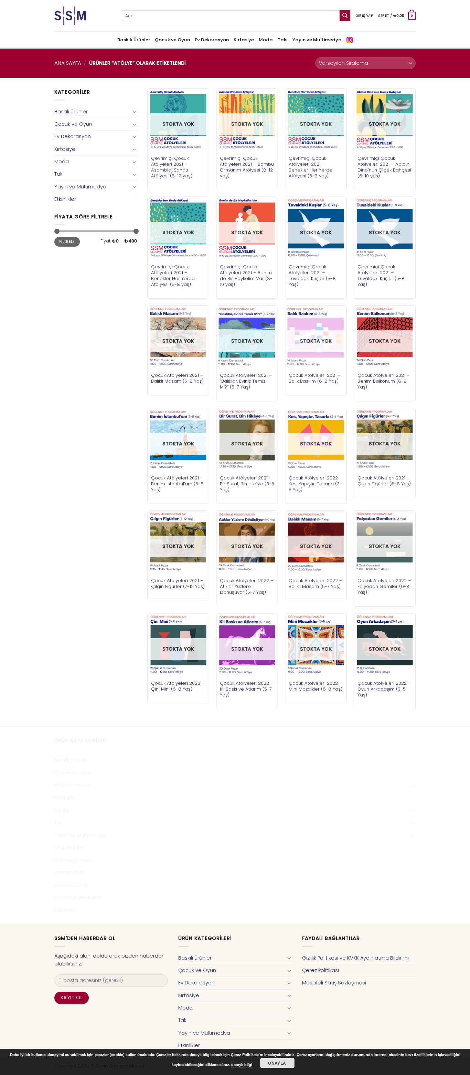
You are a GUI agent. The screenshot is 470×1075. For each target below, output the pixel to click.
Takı (283, 40)
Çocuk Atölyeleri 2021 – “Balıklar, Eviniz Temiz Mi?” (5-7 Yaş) (246, 381)
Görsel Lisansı (71, 885)
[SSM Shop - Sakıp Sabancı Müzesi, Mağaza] (82, 15)
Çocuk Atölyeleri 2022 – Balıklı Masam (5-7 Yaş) (315, 583)
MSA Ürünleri (69, 847)
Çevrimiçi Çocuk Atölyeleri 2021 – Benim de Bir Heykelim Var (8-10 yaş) (246, 275)
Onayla (277, 1063)
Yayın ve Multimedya (317, 40)
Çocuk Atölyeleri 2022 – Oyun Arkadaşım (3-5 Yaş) (384, 689)
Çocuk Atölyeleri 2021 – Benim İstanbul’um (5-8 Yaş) (177, 484)
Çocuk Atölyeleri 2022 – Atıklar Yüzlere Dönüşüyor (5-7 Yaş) (247, 586)
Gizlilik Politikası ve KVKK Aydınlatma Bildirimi (355, 957)
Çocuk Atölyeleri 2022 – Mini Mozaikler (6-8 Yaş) (315, 686)
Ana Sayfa (67, 63)
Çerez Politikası (320, 970)
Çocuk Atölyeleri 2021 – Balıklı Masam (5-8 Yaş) (177, 378)
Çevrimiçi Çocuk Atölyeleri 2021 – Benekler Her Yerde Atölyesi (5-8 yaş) (310, 167)
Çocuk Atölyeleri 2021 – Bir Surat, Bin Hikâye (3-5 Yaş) (247, 484)
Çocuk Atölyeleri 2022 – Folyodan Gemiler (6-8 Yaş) (384, 586)
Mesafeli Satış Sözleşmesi (334, 982)
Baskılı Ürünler (133, 40)
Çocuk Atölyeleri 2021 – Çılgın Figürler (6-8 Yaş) (384, 481)
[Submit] (345, 15)
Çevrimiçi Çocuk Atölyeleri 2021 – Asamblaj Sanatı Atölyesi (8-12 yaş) (171, 167)
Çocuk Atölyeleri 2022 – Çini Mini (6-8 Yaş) (178, 686)
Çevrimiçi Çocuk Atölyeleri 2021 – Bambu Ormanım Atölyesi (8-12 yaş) (247, 167)
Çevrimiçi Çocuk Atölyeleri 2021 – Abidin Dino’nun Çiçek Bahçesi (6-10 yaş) (384, 167)
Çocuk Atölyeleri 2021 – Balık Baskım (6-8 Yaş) (315, 378)
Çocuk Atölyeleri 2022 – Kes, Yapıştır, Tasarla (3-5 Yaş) (315, 484)
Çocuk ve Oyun (172, 40)
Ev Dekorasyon (212, 40)
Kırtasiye (244, 40)
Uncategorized (73, 860)
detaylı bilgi (241, 1064)
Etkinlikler (65, 199)
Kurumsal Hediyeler (78, 897)
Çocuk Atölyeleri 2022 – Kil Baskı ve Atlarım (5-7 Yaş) (247, 689)
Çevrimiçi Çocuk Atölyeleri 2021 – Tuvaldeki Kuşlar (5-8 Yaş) (312, 275)
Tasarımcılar (69, 872)
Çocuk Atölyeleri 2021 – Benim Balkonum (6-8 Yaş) (383, 381)
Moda (266, 40)
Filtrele (67, 241)
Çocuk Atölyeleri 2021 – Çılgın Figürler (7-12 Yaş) (178, 583)
